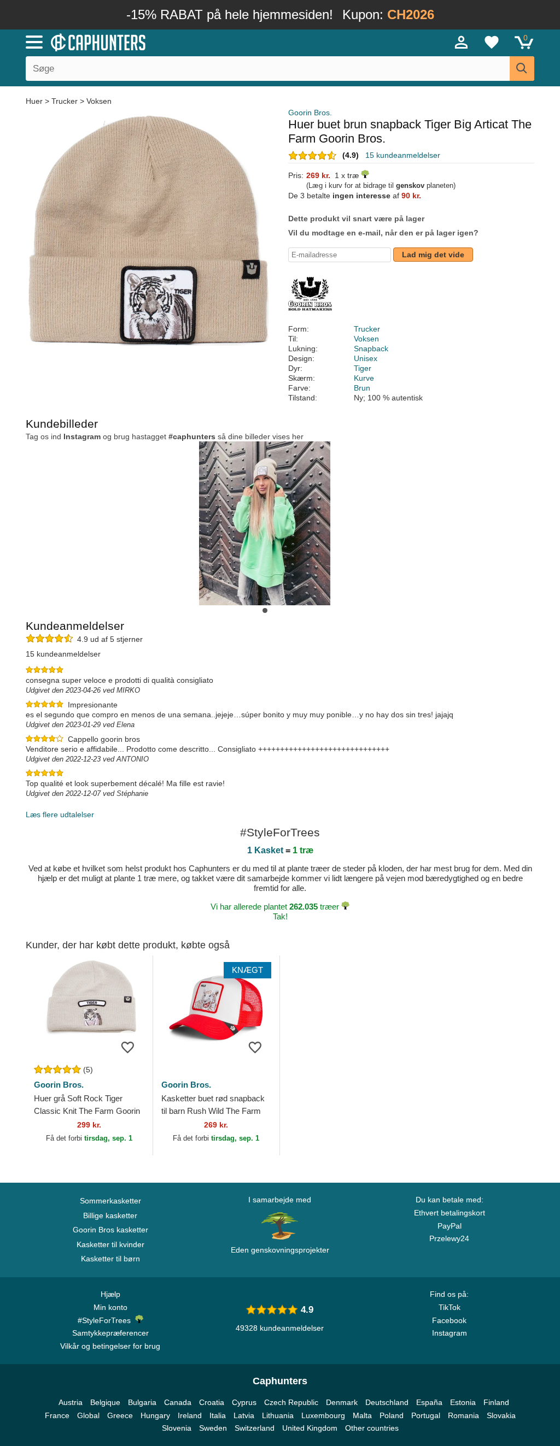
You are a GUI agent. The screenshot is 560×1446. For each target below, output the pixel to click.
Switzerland (255, 1428)
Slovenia (176, 1428)
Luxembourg (323, 1415)
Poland (392, 1415)
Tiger (362, 368)
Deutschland (387, 1402)
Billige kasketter (110, 1215)
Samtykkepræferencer (110, 1333)
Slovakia (501, 1415)
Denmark (342, 1402)
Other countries (372, 1428)
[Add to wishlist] (128, 1046)
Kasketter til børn (110, 1258)
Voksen (99, 101)
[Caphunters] (171, 41)
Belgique (105, 1402)
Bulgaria (142, 1402)
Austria (71, 1402)
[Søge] (522, 68)
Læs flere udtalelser (60, 814)
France (57, 1415)
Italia (217, 1415)
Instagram (449, 1333)
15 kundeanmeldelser (402, 155)
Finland (496, 1402)
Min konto (110, 1307)
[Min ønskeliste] (491, 42)
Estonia (463, 1402)
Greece (120, 1415)
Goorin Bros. (310, 112)
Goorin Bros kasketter (110, 1229)
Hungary (155, 1415)
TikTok (449, 1307)
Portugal (425, 1415)
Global (88, 1415)
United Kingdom (309, 1428)
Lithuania (278, 1415)
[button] (264, 610)
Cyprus (244, 1402)
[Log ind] (461, 42)
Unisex (365, 358)
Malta (362, 1415)
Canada (177, 1402)
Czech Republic (291, 1402)
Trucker (64, 101)
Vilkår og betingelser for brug (110, 1346)
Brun (362, 387)
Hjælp (110, 1294)
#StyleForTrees (106, 1320)
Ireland (190, 1415)
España (429, 1402)
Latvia (244, 1415)
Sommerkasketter (110, 1200)
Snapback (371, 348)
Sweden (213, 1428)
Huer (35, 101)
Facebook (449, 1320)
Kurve (364, 378)
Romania (463, 1415)
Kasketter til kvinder (110, 1244)
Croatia (211, 1402)
